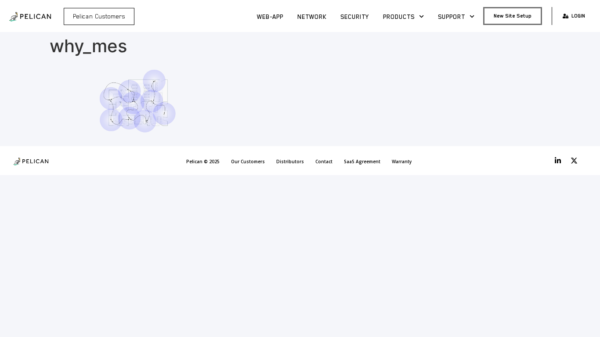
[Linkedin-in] (558, 161)
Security (354, 16)
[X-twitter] (574, 161)
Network (311, 16)
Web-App (270, 16)
